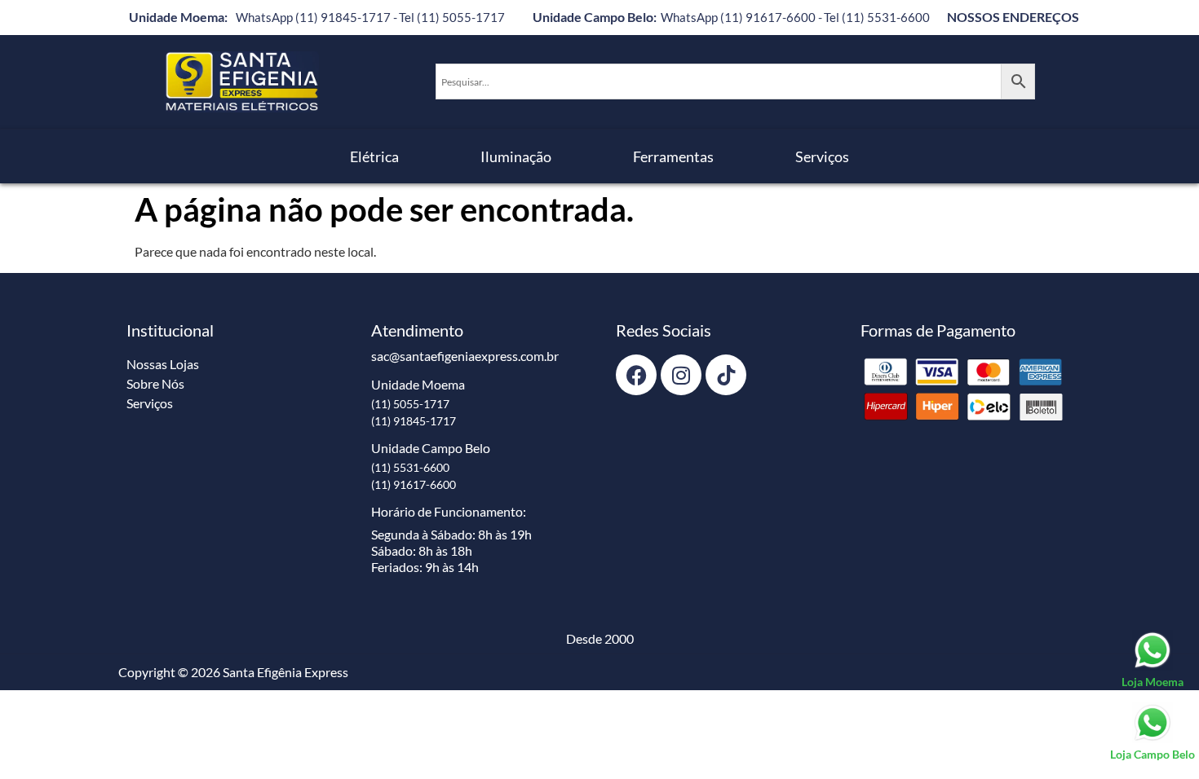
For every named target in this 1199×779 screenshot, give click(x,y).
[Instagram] (681, 374)
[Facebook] (636, 374)
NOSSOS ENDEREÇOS (1013, 16)
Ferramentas (673, 156)
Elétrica (374, 156)
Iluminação (515, 156)
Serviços (822, 156)
